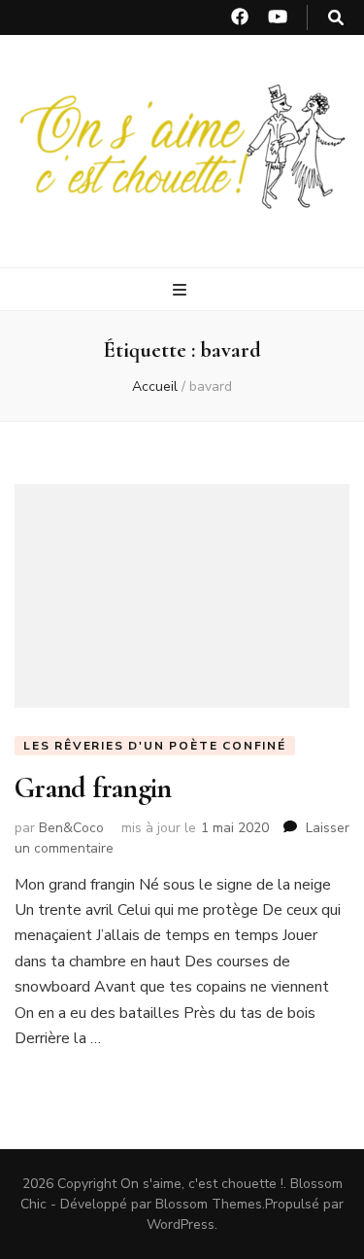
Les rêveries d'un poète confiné (154, 745)
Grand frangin (93, 788)
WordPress (181, 1224)
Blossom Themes (208, 1204)
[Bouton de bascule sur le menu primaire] (182, 290)
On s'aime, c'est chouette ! (201, 1183)
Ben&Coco (71, 828)
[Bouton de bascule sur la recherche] (336, 18)
